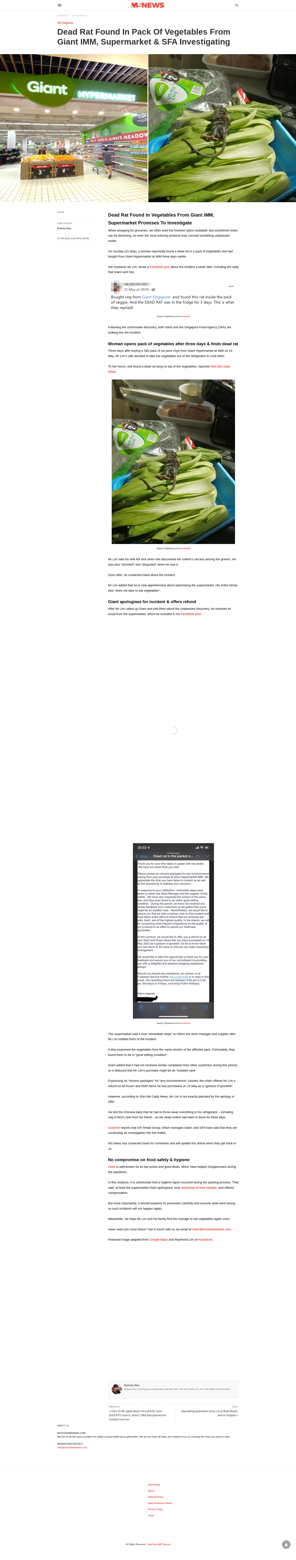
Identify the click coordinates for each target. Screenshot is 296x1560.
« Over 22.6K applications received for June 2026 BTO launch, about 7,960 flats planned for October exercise (137, 1415)
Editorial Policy (156, 1497)
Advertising (154, 1484)
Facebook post (160, 267)
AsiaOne (114, 1127)
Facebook (185, 316)
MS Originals (79, 16)
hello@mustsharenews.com (72, 1447)
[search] (237, 5)
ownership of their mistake (199, 1187)
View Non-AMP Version (158, 1544)
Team (151, 1515)
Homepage (63, 16)
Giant (111, 1167)
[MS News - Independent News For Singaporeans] (148, 5)
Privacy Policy (155, 1509)
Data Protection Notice (160, 1503)
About (151, 1490)
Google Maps (159, 1239)
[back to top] (286, 1544)
